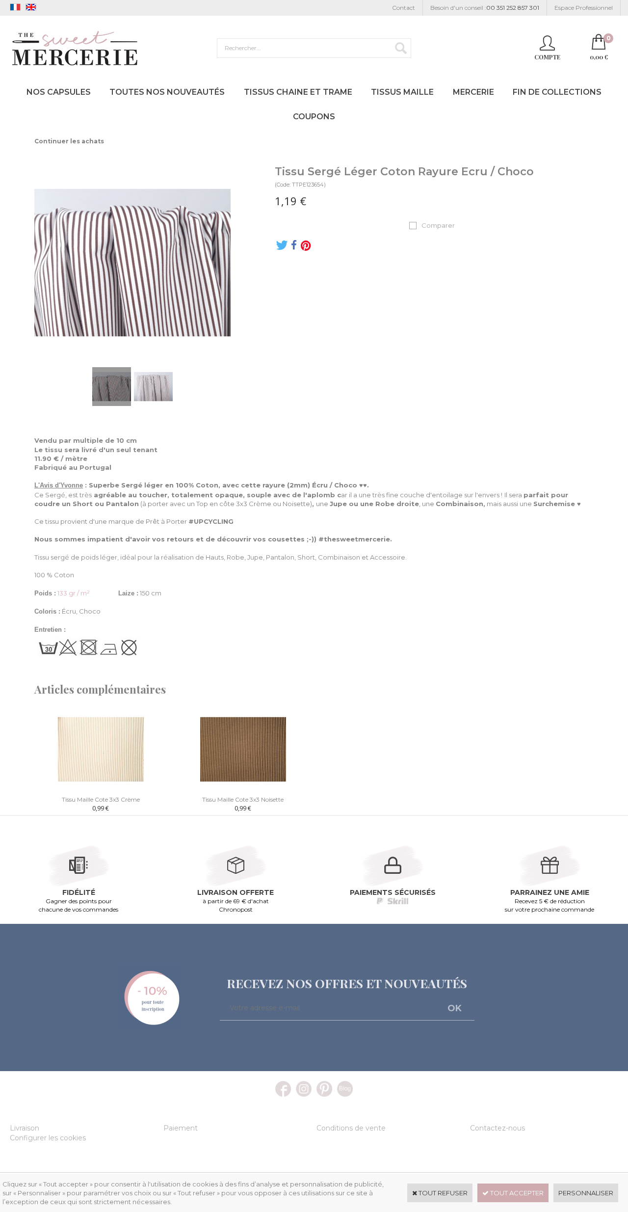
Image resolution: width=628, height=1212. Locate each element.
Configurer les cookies (48, 1137)
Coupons (314, 116)
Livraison (24, 1128)
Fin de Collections (557, 92)
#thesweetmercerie (354, 539)
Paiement (180, 1128)
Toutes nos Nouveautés (167, 92)
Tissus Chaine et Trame (298, 92)
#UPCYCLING (211, 521)
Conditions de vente (351, 1128)
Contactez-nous (497, 1128)
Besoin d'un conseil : (484, 7)
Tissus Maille (402, 92)
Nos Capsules (58, 92)
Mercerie (473, 92)
